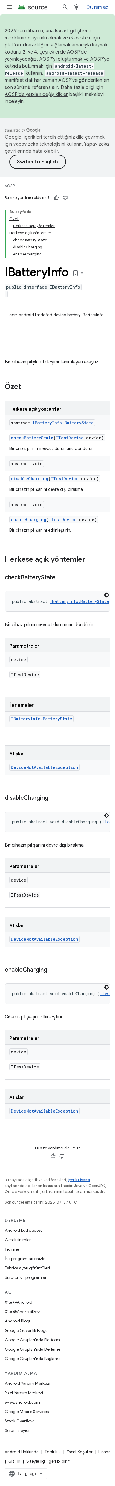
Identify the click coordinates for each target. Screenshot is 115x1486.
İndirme (12, 1249)
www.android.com (22, 1402)
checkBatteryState (32, 438)
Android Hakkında (22, 1452)
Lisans (104, 1452)
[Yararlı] (56, 197)
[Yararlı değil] (65, 197)
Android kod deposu (24, 1230)
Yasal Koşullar (80, 1452)
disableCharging (29, 478)
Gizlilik (14, 1461)
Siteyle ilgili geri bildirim (48, 1461)
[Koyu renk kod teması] (106, 595)
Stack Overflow (19, 1421)
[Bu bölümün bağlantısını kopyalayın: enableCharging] (53, 970)
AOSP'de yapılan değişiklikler (36, 94)
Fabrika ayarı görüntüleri (27, 1268)
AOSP (10, 185)
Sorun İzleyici (17, 1430)
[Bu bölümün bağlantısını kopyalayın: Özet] (27, 387)
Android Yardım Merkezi (27, 1383)
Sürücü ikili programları (26, 1277)
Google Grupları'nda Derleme (32, 1349)
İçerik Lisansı (79, 1179)
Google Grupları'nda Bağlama (33, 1358)
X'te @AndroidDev (22, 1311)
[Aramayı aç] (65, 7)
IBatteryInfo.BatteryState (63, 422)
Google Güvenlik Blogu (26, 1330)
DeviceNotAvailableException (44, 767)
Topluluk (53, 1452)
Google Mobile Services (27, 1411)
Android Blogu (18, 1321)
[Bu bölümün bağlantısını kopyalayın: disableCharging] (54, 798)
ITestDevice (70, 438)
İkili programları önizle (25, 1258)
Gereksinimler (18, 1239)
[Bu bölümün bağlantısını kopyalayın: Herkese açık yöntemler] (91, 560)
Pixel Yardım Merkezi (24, 1392)
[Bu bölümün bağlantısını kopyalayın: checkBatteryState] (61, 577)
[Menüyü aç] (9, 7)
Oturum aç (97, 7)
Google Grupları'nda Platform (32, 1339)
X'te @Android (18, 1302)
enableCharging (28, 519)
